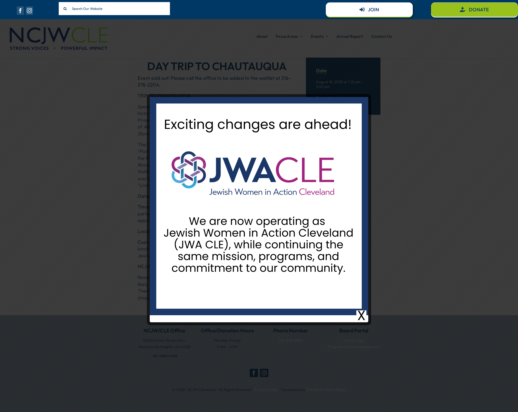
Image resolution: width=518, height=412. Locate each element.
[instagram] (29, 10)
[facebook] (20, 10)
